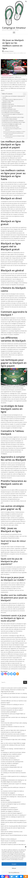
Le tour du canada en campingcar (9, 763)
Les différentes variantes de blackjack (11, 112)
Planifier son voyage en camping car (10, 811)
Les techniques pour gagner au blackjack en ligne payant (13, 114)
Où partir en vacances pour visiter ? (10, 756)
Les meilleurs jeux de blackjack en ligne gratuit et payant (14, 97)
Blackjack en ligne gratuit (8, 104)
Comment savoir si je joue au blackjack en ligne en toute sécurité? (14, 136)
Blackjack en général (7, 107)
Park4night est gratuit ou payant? (9, 809)
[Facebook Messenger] (14, 674)
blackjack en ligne (7, 75)
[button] (25, 847)
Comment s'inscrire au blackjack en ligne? (12, 708)
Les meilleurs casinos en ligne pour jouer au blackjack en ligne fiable (13, 100)
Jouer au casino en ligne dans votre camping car (13, 730)
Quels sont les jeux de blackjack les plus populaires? (13, 129)
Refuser (14, 868)
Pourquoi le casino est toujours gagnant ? (11, 813)
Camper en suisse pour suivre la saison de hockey (14, 688)
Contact (3, 719)
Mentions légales (5, 800)
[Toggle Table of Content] (24, 94)
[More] (17, 674)
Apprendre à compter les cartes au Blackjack (13, 120)
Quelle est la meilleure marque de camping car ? (13, 820)
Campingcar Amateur (14, 27)
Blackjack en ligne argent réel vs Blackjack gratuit (14, 106)
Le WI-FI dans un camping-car (8, 765)
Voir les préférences (14, 872)
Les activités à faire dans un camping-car (11, 771)
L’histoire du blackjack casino (9, 109)
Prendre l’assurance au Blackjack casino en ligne (14, 122)
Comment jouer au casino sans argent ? (11, 732)
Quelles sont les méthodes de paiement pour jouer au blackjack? (14, 133)
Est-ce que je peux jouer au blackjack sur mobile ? (15, 131)
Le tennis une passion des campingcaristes (12, 761)
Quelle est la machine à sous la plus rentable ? (13, 734)
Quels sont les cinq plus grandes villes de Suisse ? (14, 826)
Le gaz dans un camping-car (8, 758)
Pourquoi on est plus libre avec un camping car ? (13, 815)
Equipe (3, 721)
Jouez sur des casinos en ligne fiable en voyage (13, 743)
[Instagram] (5, 674)
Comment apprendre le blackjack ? (11, 111)
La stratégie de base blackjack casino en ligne (13, 117)
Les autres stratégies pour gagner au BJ (12, 124)
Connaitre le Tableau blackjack (10, 119)
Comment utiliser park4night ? (9, 712)
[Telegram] (11, 674)
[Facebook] (2, 674)
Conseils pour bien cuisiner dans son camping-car (14, 717)
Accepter (14, 864)
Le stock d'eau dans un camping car (10, 759)
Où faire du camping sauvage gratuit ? (11, 802)
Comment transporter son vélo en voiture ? (12, 710)
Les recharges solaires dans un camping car (12, 794)
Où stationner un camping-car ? (9, 807)
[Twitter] (8, 674)
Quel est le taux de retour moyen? (12, 127)
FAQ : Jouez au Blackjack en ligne (10, 125)
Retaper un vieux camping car (8, 839)
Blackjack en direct (7, 102)
